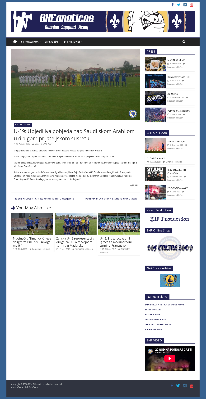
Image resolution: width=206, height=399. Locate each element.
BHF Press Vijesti (73, 41)
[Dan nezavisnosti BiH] (155, 75)
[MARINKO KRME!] (155, 58)
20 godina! (172, 93)
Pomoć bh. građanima (179, 110)
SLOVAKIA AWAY (156, 158)
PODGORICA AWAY (177, 188)
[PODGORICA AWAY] (155, 187)
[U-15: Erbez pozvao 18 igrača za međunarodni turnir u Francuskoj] (119, 215)
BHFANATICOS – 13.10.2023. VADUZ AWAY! (164, 304)
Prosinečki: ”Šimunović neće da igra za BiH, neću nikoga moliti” (32, 241)
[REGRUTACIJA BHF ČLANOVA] (155, 168)
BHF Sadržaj (51, 41)
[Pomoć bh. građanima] (155, 109)
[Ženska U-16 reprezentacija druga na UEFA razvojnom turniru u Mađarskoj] (76, 215)
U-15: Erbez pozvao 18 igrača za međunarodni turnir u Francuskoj (116, 241)
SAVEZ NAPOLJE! (176, 141)
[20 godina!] (155, 92)
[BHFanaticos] (103, 12)
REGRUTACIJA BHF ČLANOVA (177, 171)
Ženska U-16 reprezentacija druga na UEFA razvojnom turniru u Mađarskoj (75, 241)
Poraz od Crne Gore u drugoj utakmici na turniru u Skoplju (112, 198)
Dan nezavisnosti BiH (178, 76)
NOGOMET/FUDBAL (23, 125)
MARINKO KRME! (176, 60)
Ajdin (37, 144)
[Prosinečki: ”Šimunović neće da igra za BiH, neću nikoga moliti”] (32, 215)
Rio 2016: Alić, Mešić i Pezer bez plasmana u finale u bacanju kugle (42, 198)
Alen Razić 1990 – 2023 (155, 319)
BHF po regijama (29, 41)
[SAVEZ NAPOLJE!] (155, 140)
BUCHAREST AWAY (153, 329)
